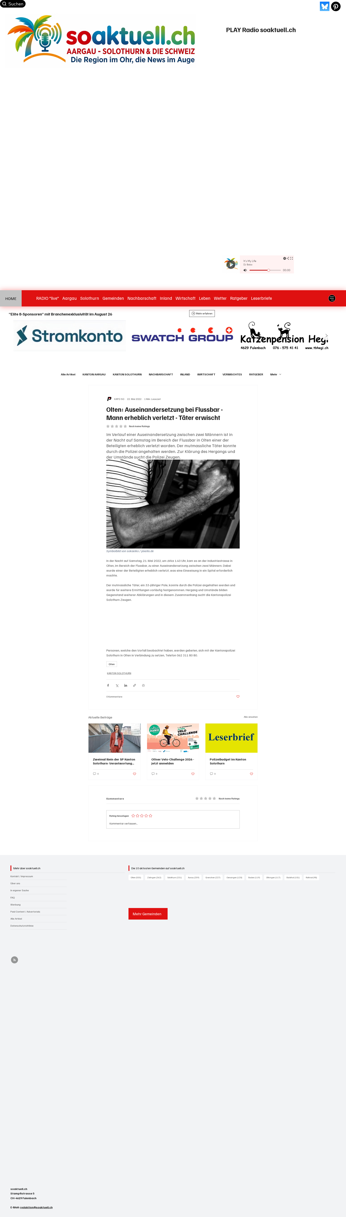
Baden (255, 877)
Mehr (273, 374)
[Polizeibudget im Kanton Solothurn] (231, 738)
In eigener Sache (19, 890)
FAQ (12, 897)
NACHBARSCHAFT (161, 374)
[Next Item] (326, 335)
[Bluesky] (324, 6)
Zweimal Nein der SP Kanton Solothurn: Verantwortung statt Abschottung (114, 761)
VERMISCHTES (232, 374)
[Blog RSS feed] (14, 960)
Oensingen (235, 877)
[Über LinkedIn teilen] (125, 685)
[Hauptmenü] (332, 298)
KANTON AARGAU (94, 374)
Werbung (15, 904)
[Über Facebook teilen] (108, 685)
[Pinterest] (336, 6)
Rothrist (312, 877)
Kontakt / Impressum (21, 876)
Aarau (194, 877)
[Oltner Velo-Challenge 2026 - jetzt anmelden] (173, 738)
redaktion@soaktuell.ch (36, 1207)
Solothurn (175, 877)
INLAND (185, 374)
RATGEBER (256, 374)
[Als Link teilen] (134, 685)
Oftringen (274, 877)
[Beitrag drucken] (143, 685)
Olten (112, 664)
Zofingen (155, 877)
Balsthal (294, 877)
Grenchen (214, 877)
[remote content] (173, 625)
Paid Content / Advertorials (25, 911)
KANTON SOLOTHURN (127, 374)
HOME (10, 298)
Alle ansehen (251, 716)
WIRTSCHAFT (206, 374)
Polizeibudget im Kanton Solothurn (228, 761)
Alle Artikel (68, 374)
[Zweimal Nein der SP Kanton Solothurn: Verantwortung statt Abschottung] (114, 738)
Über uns (15, 883)
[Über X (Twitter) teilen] (117, 685)
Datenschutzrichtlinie (22, 925)
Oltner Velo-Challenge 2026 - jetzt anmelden (172, 761)
